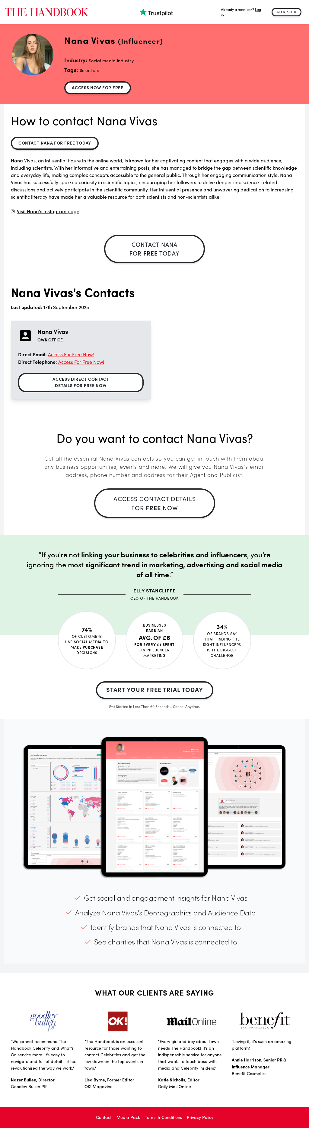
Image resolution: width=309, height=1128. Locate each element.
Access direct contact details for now (81, 382)
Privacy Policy (200, 1117)
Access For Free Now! (71, 354)
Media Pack (128, 1117)
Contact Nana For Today (54, 143)
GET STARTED (287, 12)
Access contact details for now (154, 503)
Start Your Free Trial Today (154, 689)
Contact (104, 1117)
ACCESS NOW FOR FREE (97, 87)
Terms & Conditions (163, 1117)
